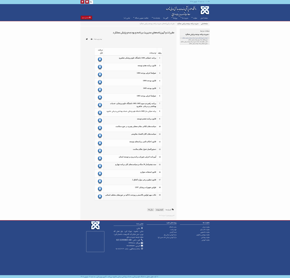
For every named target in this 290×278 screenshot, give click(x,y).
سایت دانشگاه (172, 227)
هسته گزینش (173, 232)
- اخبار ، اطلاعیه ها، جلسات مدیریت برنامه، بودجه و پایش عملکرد (194, 42)
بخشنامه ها (156, 18)
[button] (86, 17)
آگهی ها (165, 18)
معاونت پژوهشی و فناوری (203, 234)
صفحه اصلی (204, 18)
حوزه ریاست (173, 229)
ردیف (159, 53)
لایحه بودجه (159, 209)
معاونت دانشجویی (205, 232)
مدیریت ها (185, 18)
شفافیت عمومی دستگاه (141, 18)
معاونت (195, 18)
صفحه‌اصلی (204, 23)
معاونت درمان (206, 227)
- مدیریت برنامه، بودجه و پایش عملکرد (197, 34)
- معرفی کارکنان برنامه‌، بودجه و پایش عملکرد (198, 44)
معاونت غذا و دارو (205, 229)
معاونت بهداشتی (205, 237)
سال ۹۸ (150, 209)
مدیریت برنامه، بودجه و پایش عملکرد (187, 23)
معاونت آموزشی (206, 240)
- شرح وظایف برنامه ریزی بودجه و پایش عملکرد (198, 40)
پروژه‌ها (175, 18)
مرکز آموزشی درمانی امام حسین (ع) (167, 237)
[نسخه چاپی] (91, 39)
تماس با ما (127, 18)
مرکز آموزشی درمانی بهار (170, 234)
